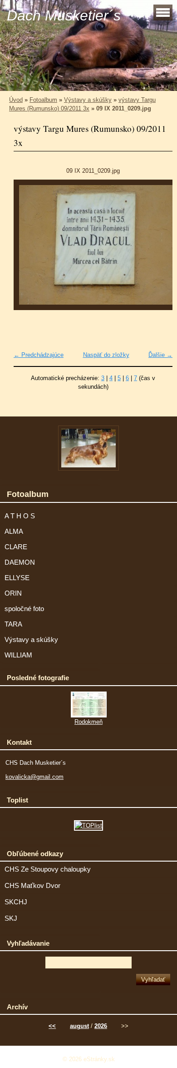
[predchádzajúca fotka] (28, 249)
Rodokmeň (88, 721)
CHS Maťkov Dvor (32, 885)
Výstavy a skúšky (88, 99)
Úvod (16, 99)
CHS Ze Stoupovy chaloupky (48, 869)
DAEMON (20, 562)
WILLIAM (18, 655)
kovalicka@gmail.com (34, 776)
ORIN (13, 593)
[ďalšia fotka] (158, 249)
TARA (13, 624)
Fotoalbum (43, 99)
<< (52, 1026)
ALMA (14, 531)
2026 (100, 1026)
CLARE (16, 547)
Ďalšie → (160, 354)
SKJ (11, 918)
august (79, 1026)
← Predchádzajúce (39, 354)
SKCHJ (16, 902)
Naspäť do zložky (106, 354)
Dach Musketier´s (64, 15)
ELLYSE (17, 578)
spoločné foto (24, 608)
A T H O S (20, 516)
